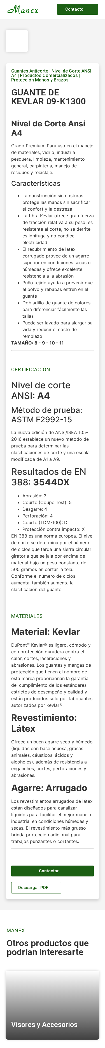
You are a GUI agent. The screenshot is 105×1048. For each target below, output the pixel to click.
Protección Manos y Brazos (40, 80)
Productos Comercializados (49, 75)
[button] (49, 9)
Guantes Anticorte (29, 71)
